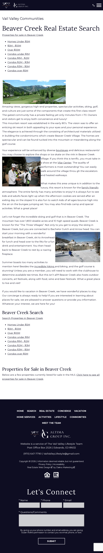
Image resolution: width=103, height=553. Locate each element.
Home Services (26, 417)
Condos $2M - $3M (19, 62)
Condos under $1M (19, 54)
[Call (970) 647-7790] (93, 5)
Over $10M (14, 49)
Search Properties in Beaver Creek (22, 318)
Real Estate (46, 411)
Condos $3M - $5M (19, 66)
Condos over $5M (18, 70)
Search (31, 411)
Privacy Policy (45, 464)
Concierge (64, 411)
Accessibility (59, 464)
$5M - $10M (14, 45)
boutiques (62, 150)
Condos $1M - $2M (18, 58)
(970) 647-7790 (32, 453)
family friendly (90, 187)
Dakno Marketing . (65, 467)
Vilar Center (64, 162)
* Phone (45, 500)
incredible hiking (44, 266)
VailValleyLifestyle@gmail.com (62, 453)
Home (20, 411)
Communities (78, 417)
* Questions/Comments (33, 512)
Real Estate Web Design (39, 467)
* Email (67, 500)
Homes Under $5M (19, 41)
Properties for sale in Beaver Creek (22, 35)
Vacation (80, 411)
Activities (44, 417)
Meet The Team (51, 423)
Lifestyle (61, 417)
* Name (23, 500)
